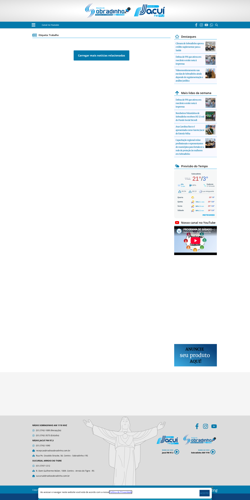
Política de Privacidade (120, 492)
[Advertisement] (195, 300)
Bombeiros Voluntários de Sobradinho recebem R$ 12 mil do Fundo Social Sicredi (190, 116)
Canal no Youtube (50, 25)
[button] (33, 24)
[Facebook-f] (196, 25)
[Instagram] (201, 25)
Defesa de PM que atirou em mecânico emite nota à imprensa (188, 60)
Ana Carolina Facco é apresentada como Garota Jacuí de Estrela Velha (190, 130)
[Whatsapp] (211, 25)
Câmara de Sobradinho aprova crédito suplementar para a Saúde (190, 47)
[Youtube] (206, 25)
